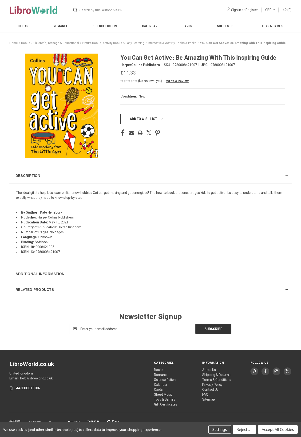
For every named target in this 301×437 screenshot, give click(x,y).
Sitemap (208, 399)
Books (23, 26)
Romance (60, 26)
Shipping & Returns (216, 375)
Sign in (236, 10)
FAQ (205, 394)
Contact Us (210, 389)
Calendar (149, 26)
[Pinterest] (157, 132)
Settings (219, 429)
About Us (209, 370)
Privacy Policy (212, 384)
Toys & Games (272, 26)
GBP (268, 10)
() (289, 10)
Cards (187, 26)
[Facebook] (122, 132)
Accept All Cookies (278, 429)
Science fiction (105, 26)
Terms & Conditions (216, 380)
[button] (176, 81)
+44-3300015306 (27, 388)
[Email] (131, 132)
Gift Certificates (165, 404)
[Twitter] (149, 132)
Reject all (244, 429)
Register (252, 10)
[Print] (140, 132)
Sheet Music (226, 26)
